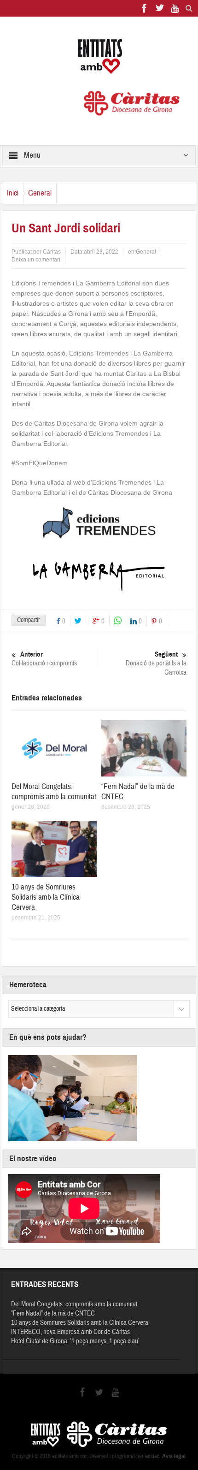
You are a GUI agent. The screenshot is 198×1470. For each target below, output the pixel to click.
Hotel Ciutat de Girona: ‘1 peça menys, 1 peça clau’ (75, 1341)
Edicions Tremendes (41, 283)
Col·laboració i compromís (44, 659)
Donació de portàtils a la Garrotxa (156, 663)
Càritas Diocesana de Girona (76, 423)
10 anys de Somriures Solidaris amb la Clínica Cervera (46, 897)
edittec (152, 1456)
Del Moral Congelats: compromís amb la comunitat (54, 791)
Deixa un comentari (36, 259)
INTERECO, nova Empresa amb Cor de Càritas (70, 1332)
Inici (12, 193)
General (40, 193)
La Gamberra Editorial (109, 283)
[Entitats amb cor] (99, 56)
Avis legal (174, 1456)
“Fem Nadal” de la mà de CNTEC (53, 1313)
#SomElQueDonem (40, 463)
